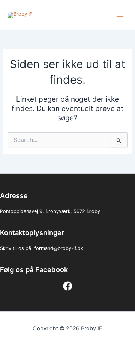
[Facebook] (67, 286)
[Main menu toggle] (120, 14)
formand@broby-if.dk (58, 248)
